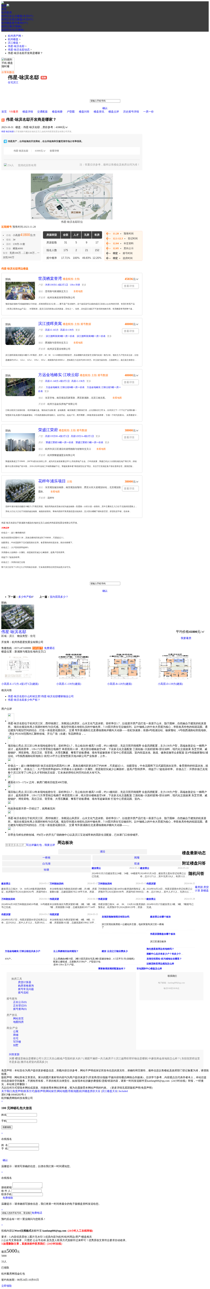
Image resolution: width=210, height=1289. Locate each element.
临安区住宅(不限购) (12, 29)
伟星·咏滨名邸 (16, 46)
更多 (84, 285)
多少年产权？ (26, 596)
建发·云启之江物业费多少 (115, 951)
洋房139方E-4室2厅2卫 (56, 285)
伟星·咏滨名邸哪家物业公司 (57, 696)
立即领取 (6, 1285)
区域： (5, 636)
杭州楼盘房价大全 (89, 1091)
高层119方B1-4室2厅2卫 (57, 436)
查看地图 (78, 291)
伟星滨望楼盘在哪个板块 (162, 934)
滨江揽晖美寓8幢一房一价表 (90, 336)
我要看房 (186, 638)
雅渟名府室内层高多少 (34, 1062)
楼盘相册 (57, 111)
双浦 (136, 863)
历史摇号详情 (131, 111)
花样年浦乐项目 (52, 481)
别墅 (15, 1045)
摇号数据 (86, 324)
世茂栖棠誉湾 (50, 278)
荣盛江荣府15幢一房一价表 (89, 442)
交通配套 (42, 111)
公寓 (15, 1031)
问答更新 (14, 1054)
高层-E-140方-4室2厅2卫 (57, 381)
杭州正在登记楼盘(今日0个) (17, 19)
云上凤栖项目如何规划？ (66, 951)
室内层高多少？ (59, 596)
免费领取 (8, 1197)
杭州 (4, 5)
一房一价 (148, 111)
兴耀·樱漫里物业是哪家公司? (25, 1058)
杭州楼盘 (13, 39)
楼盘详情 (27, 111)
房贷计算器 (24, 982)
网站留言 (51, 1091)
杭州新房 (6, 12)
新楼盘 (205, 890)
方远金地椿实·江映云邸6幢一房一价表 (64, 387)
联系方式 (29, 1091)
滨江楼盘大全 (109, 1091)
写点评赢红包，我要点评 (40, 845)
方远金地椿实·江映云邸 (58, 375)
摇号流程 (23, 992)
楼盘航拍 (68, 279)
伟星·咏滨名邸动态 (19, 49)
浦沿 (102, 851)
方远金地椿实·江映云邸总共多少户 (22, 951)
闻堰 (136, 857)
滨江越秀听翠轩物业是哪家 (131, 1058)
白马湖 (46, 863)
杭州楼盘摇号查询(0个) (14, 22)
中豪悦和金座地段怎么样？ (164, 1058)
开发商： (6, 642)
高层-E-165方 (52, 330)
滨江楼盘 (13, 42)
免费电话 (37, 1212)
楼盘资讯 (99, 111)
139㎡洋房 (75, 285)
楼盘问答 (84, 111)
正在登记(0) (20, 1005)
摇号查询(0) (20, 1009)
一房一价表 (187, 646)
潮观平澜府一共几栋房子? (99, 1058)
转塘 (46, 869)
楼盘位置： (7, 651)
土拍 (77, 279)
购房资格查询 (26, 985)
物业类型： (23, 636)
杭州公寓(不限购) (11, 26)
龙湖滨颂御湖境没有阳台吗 (115, 917)
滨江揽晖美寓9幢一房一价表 (59, 336)
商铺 (15, 1034)
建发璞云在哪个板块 (160, 917)
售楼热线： (7, 648)
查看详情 (54, 151)
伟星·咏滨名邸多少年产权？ (24, 699)
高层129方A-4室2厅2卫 (82, 436)
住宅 (10, 82)
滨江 (15, 82)
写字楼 (17, 1041)
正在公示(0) (20, 1002)
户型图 (71, 111)
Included (123, 1091)
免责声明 (17, 1091)
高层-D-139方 (67, 330)
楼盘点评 (113, 111)
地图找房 (18, 1022)
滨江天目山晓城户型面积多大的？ (63, 1058)
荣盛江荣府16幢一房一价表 (59, 442)
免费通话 (49, 648)
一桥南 (46, 857)
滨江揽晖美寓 (50, 323)
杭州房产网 (14, 35)
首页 (4, 9)
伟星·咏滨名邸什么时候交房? (24, 696)
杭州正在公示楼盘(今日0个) (17, 16)
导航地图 (73, 1091)
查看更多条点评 (15, 845)
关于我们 (6, 1091)
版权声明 (40, 1091)
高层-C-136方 (78, 381)
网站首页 (18, 1018)
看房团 (199, 887)
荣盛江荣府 (48, 430)
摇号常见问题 (26, 989)
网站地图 (62, 1091)
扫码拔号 (37, 648)
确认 (105, 108)
